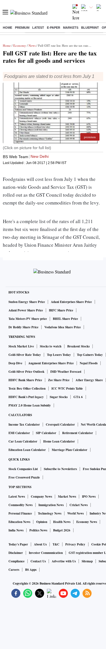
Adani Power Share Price (25, 310)
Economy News (86, 522)
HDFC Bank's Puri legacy (26, 397)
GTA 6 (78, 397)
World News (75, 513)
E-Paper (53, 27)
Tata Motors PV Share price (27, 319)
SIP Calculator (46, 433)
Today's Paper (18, 544)
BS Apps (30, 570)
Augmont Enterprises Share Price (51, 363)
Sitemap (87, 561)
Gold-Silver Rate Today (24, 355)
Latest (38, 27)
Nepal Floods (89, 363)
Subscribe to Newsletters (60, 469)
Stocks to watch (50, 346)
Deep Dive (15, 363)
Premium (22, 27)
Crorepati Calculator (60, 424)
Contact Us (38, 561)
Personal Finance (20, 513)
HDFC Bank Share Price (25, 380)
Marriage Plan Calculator (69, 450)
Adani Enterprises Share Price (71, 302)
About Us (40, 544)
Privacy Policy (75, 544)
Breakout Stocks (78, 346)
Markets (70, 27)
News (32, 45)
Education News (19, 522)
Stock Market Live (21, 346)
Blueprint (90, 27)
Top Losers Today (59, 355)
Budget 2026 (61, 530)
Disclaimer (15, 553)
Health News (61, 522)
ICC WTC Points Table (67, 388)
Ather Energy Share (89, 380)
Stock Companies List (23, 469)
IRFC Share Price (61, 310)
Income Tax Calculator (24, 424)
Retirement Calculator (77, 433)
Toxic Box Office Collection (27, 388)
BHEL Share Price (65, 319)
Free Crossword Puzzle (24, 477)
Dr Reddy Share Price (23, 327)
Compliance (16, 561)
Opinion (41, 522)
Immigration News (51, 505)
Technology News (49, 513)
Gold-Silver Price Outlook (26, 372)
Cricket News (79, 505)
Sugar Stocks (59, 397)
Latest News (16, 496)
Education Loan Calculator (27, 450)
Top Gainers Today (90, 355)
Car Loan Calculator (22, 441)
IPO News (89, 496)
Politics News (38, 530)
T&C (56, 544)
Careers (13, 570)
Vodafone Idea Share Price (62, 327)
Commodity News (20, 505)
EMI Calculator (19, 433)
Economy (19, 45)
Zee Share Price (59, 380)
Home (7, 27)
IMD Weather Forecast (65, 372)
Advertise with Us (64, 561)
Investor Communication (46, 553)
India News (15, 530)
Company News (41, 496)
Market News (67, 496)
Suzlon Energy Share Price (26, 302)
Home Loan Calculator (59, 441)
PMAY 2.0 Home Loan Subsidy (29, 405)
